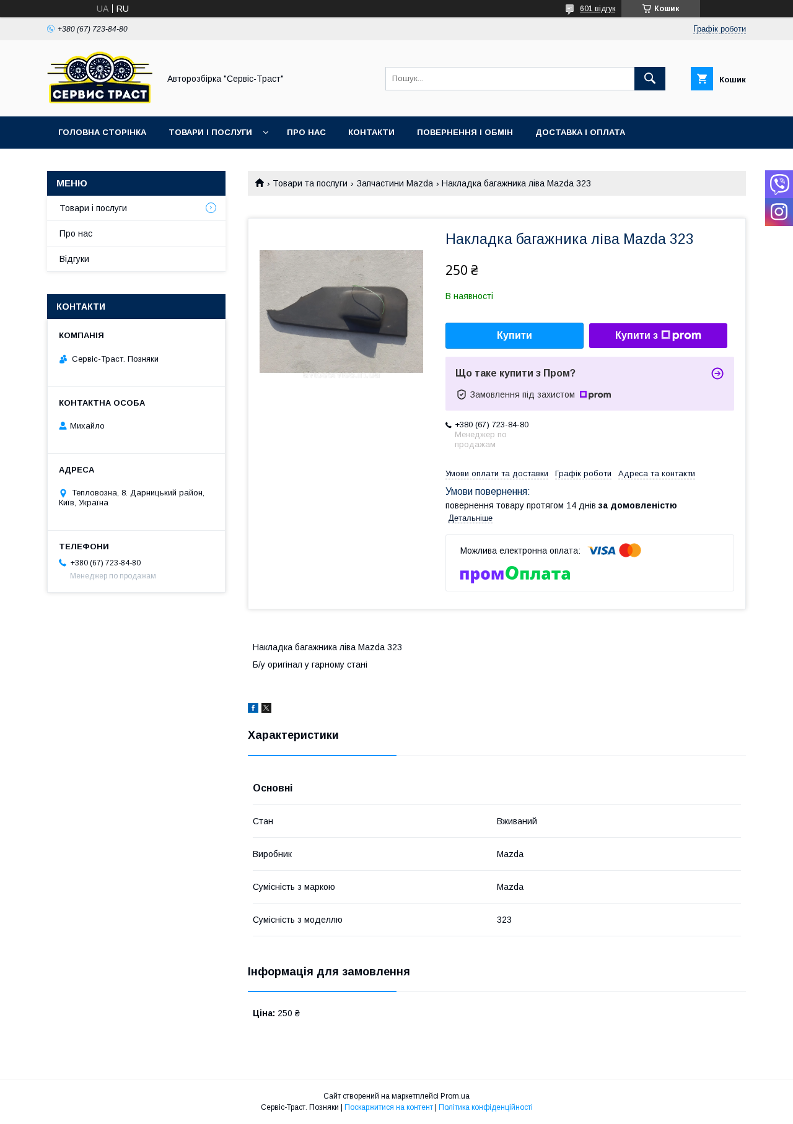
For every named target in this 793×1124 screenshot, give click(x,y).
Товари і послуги (210, 132)
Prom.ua (455, 1096)
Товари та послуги (310, 183)
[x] (266, 710)
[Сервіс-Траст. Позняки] (99, 100)
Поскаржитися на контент (388, 1107)
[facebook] (253, 710)
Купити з (636, 335)
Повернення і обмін (465, 132)
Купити (514, 335)
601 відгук (597, 8)
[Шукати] (649, 78)
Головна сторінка (102, 132)
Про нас (306, 132)
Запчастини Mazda (395, 183)
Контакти (371, 132)
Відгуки (74, 259)
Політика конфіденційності (486, 1107)
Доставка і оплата (580, 132)
